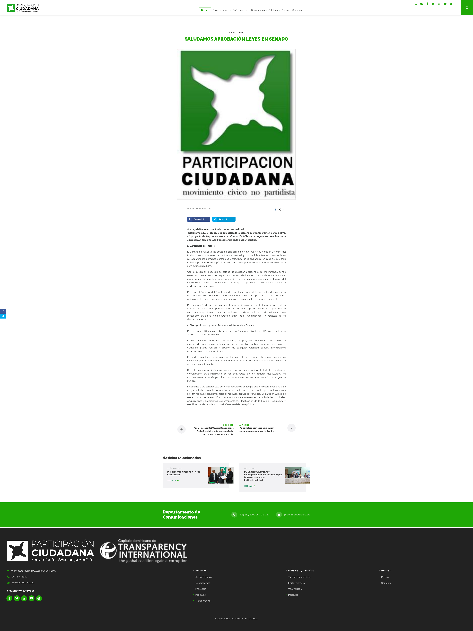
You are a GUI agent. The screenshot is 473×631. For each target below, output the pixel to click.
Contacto (297, 10)
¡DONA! (204, 10)
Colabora (273, 10)
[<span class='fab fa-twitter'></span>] (433, 3)
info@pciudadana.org (23, 582)
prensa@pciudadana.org (297, 514)
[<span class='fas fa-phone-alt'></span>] (415, 3)
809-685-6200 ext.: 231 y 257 (255, 514)
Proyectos (200, 588)
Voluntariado (295, 588)
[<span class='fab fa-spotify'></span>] (451, 3)
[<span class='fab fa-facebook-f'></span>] (427, 3)
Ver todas (237, 33)
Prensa (285, 10)
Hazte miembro (296, 583)
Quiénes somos (221, 10)
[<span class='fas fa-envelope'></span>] (421, 3)
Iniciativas (200, 594)
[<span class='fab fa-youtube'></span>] (445, 3)
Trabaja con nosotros (299, 577)
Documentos (258, 10)
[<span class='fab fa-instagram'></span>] (439, 3)
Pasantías (293, 594)
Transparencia (202, 600)
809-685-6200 (19, 576)
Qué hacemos (240, 10)
